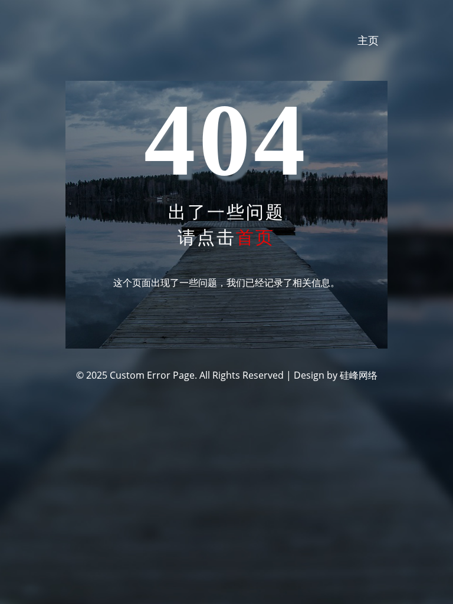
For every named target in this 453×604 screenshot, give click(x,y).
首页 (255, 237)
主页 (368, 40)
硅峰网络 (359, 375)
